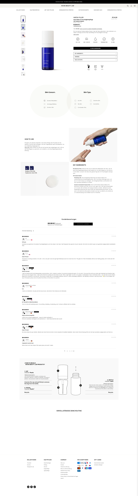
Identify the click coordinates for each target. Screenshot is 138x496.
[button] (76, 24)
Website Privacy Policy (65, 470)
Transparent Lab (30, 466)
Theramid (29, 463)
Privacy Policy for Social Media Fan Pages (69, 476)
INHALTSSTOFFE (78, 59)
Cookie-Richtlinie (64, 474)
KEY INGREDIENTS (79, 53)
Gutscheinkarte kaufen (99, 463)
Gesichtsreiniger (47, 463)
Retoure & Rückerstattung (66, 468)
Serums (45, 466)
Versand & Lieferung (65, 466)
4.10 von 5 (58, 223)
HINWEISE (77, 56)
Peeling (45, 464)
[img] (25, 236)
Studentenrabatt (64, 472)
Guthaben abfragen (98, 464)
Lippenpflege (46, 470)
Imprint (62, 478)
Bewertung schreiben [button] (83, 224)
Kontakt (62, 464)
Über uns (63, 463)
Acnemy (29, 464)
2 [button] (67, 351)
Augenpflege (46, 468)
